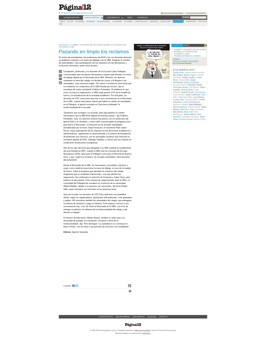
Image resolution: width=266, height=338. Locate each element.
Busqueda (151, 317)
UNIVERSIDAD (178, 21)
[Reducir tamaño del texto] (60, 79)
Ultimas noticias (105, 317)
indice (186, 45)
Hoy (91, 13)
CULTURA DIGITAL (103, 21)
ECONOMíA (80, 21)
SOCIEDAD (90, 21)
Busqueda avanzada (197, 13)
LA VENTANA (117, 21)
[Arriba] (130, 291)
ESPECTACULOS (141, 21)
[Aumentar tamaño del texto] (60, 76)
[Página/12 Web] (75, 10)
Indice (62, 21)
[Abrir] (102, 18)
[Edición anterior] (59, 13)
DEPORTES (154, 21)
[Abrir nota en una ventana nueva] (60, 72)
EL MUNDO (128, 21)
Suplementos (139, 317)
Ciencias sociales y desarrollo (185, 61)
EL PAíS (70, 21)
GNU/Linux (146, 333)
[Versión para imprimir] (60, 83)
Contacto (163, 317)
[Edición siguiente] (62, 13)
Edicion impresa (123, 317)
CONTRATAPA (191, 21)
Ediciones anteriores (173, 13)
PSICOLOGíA (166, 21)
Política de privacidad (142, 330)
